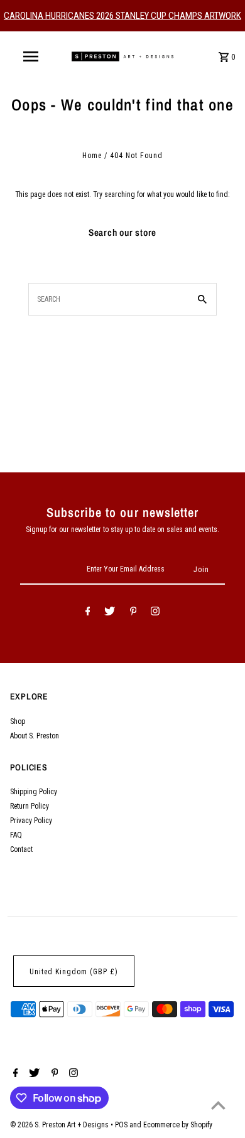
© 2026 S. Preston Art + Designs (60, 1124)
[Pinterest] (133, 613)
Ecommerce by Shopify (177, 1124)
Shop (17, 721)
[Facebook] (87, 613)
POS (121, 1124)
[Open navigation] (30, 56)
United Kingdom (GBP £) (74, 971)
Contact (21, 849)
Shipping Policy (33, 791)
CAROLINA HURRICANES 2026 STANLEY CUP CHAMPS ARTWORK (122, 15)
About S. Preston (34, 735)
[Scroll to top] (218, 1105)
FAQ (16, 835)
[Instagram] (155, 613)
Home (92, 155)
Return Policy (29, 806)
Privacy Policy (31, 820)
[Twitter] (109, 613)
